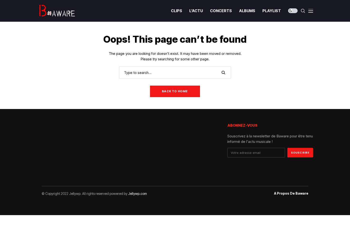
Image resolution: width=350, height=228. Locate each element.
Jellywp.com (137, 194)
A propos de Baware (291, 193)
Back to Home (175, 91)
